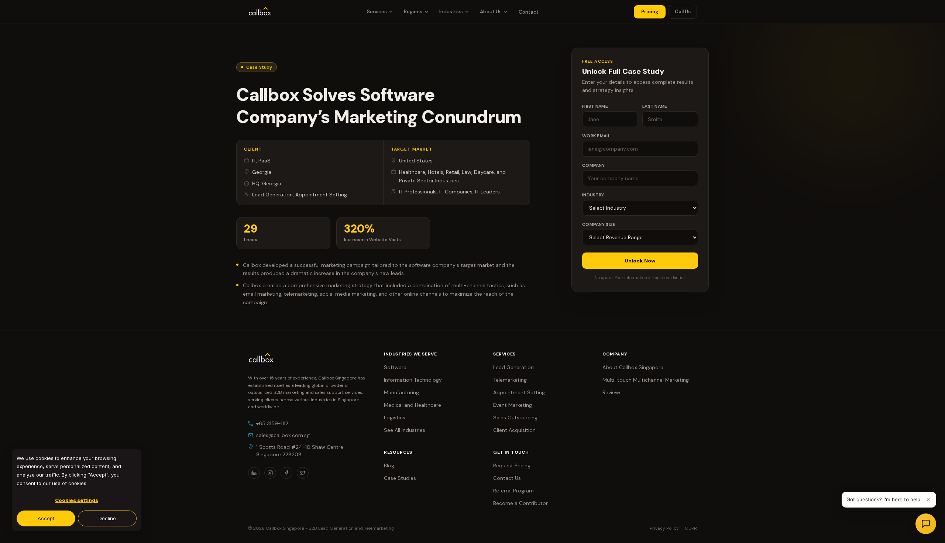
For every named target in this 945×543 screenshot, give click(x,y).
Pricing (649, 11)
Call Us (683, 11)
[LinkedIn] (254, 473)
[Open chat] (925, 523)
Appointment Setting (519, 392)
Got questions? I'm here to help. (884, 499)
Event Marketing (512, 405)
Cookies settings (76, 500)
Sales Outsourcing (515, 417)
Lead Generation (513, 367)
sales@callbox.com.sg (283, 435)
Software (395, 367)
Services (377, 11)
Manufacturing (401, 392)
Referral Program (513, 490)
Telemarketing (510, 380)
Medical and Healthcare (412, 405)
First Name (595, 106)
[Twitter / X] (303, 473)
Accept (46, 518)
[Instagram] (270, 473)
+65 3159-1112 (272, 423)
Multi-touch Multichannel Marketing (645, 380)
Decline (107, 518)
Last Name (654, 106)
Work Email (596, 136)
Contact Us (507, 478)
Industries (451, 11)
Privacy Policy (664, 528)
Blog (389, 465)
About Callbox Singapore (632, 367)
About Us (491, 11)
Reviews (612, 392)
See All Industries (404, 430)
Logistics (394, 417)
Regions (413, 11)
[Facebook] (286, 473)
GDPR (691, 528)
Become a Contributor (520, 503)
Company (593, 165)
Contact (529, 12)
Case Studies (400, 478)
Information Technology (413, 380)
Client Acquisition (514, 430)
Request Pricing (511, 465)
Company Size (599, 224)
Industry (593, 195)
